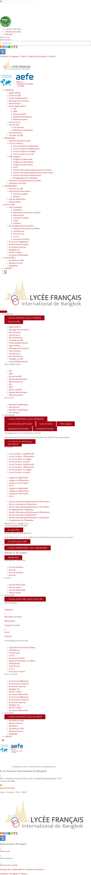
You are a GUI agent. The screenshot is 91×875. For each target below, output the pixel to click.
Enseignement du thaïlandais (25, 178)
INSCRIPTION (13, 557)
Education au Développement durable (25, 180)
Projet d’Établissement (18, 343)
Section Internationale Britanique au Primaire (32, 170)
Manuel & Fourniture (13, 617)
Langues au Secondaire (23, 164)
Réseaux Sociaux (16, 263)
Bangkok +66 (14, 250)
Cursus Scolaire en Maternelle (25, 146)
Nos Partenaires (15, 133)
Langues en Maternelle (22, 159)
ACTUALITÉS (9, 258)
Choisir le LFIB (14, 95)
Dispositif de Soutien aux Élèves (26, 228)
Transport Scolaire (21, 218)
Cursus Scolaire (15, 143)
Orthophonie (18, 231)
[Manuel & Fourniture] (5, 614)
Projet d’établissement (18, 98)
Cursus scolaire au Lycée (23, 154)
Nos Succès (13, 125)
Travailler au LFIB (16, 135)
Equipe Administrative (22, 117)
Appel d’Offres (15, 93)
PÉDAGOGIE (9, 138)
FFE (14, 109)
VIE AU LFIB (9, 204)
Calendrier (17, 210)
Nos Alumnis (18, 127)
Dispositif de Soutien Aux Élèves (22, 647)
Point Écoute (14, 653)
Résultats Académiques (23, 130)
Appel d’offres (15, 327)
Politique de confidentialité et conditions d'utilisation (22, 869)
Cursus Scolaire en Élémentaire (26, 148)
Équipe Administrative (18, 379)
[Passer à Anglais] (47, 273)
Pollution (17, 223)
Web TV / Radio (15, 252)
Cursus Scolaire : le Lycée (19, 461)
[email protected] (13, 31)
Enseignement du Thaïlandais (21, 509)
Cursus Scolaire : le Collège (20, 459)
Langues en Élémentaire (19, 480)
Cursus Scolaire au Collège (24, 151)
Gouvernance (14, 122)
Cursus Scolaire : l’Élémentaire (21, 456)
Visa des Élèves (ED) (17, 199)
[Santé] (5, 629)
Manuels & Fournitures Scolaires (27, 212)
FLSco (15, 167)
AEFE (15, 111)
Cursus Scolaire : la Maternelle (21, 454)
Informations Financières (19, 191)
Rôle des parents (20, 119)
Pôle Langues (14, 156)
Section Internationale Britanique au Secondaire (33, 172)
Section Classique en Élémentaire (27, 175)
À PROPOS (8, 90)
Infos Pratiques (15, 207)
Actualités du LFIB (16, 260)
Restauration (18, 215)
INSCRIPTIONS (10, 186)
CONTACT (8, 268)
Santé (15, 220)
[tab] (20, 423)
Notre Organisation (17, 106)
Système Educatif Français (20, 140)
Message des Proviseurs (19, 101)
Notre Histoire (15, 103)
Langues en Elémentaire (23, 162)
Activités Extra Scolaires (19, 244)
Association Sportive (17, 247)
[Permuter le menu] (3, 312)
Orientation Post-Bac (17, 183)
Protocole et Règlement (19, 242)
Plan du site (5, 851)
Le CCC (16, 236)
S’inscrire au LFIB (16, 188)
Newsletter (13, 265)
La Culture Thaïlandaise (18, 255)
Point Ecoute (18, 234)
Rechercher (5, 37)
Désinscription (15, 202)
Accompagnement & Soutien (21, 226)
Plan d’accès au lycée (8, 865)
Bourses (16, 196)
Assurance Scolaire (21, 239)
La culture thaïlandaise (18, 694)
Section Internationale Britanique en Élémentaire (29, 501)
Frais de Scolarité (20, 194)
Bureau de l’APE (19, 114)
